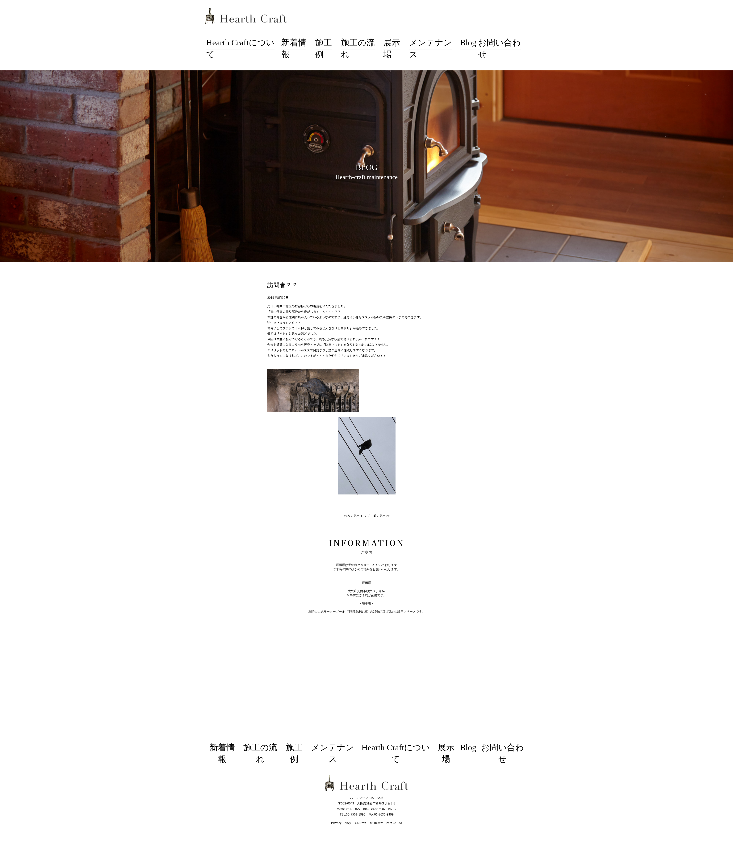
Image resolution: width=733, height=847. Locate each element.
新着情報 (222, 753)
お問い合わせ (502, 753)
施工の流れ (260, 753)
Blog (468, 42)
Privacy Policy (341, 823)
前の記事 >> (381, 515)
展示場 (446, 753)
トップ (365, 515)
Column (360, 823)
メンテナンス (332, 753)
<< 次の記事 (351, 515)
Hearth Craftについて (396, 753)
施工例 (294, 753)
